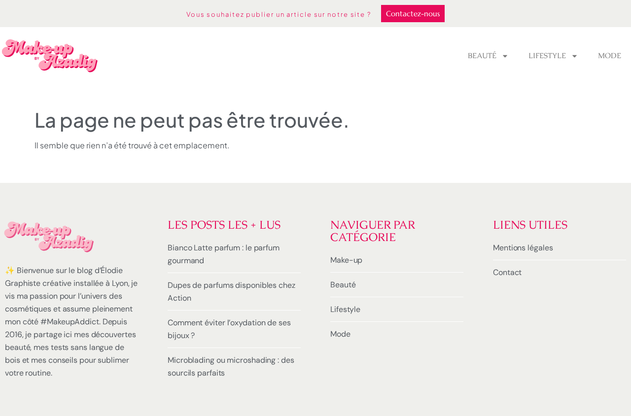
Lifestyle (547, 55)
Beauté (482, 55)
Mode (609, 55)
